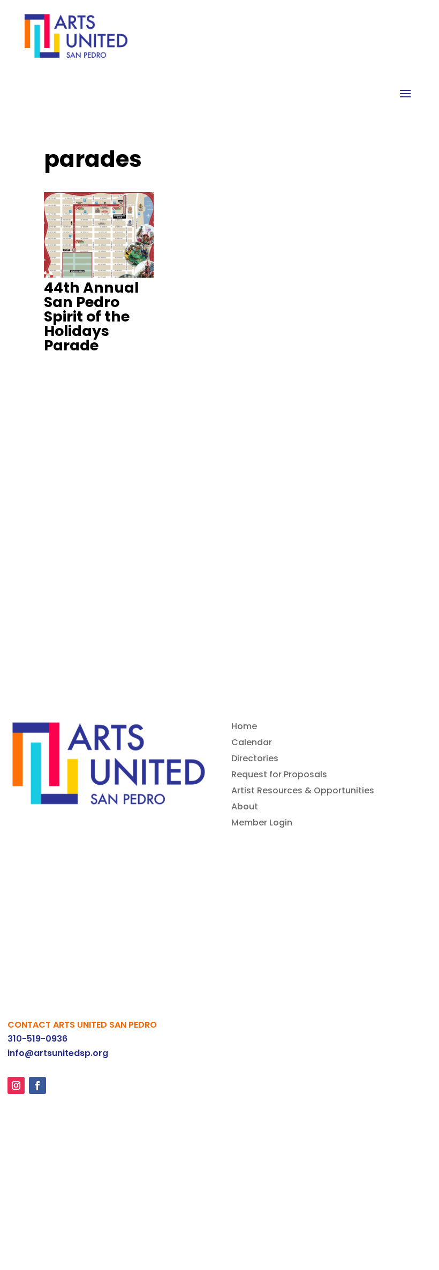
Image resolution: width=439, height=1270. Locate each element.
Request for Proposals (279, 776)
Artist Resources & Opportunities (302, 792)
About (244, 808)
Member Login (261, 824)
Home (244, 727)
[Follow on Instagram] (16, 1085)
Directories (254, 759)
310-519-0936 (37, 1038)
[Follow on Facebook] (37, 1085)
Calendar (251, 743)
